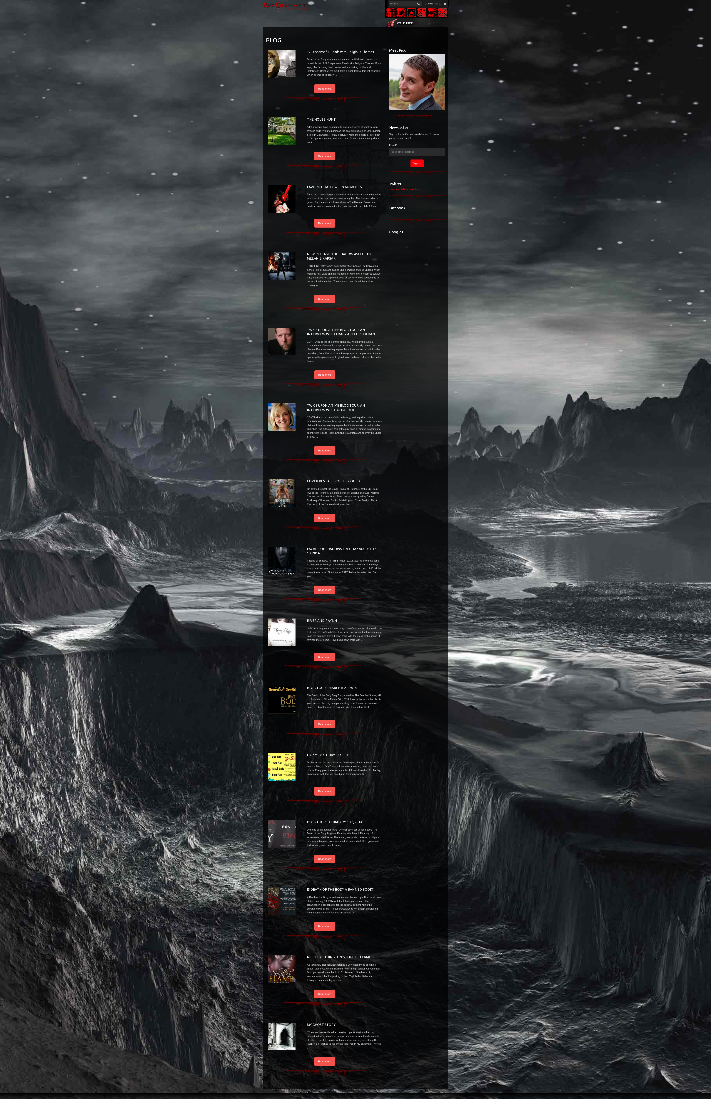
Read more (324, 88)
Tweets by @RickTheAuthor (404, 189)
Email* (393, 145)
